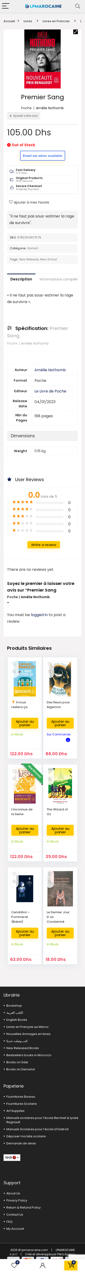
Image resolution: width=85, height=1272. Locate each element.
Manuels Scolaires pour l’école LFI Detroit (37, 1129)
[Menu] (5, 6)
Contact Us (14, 1214)
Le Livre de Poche (50, 391)
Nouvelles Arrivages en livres (28, 1034)
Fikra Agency (66, 1254)
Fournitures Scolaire (21, 1103)
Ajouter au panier (25, 723)
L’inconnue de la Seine (22, 811)
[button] (75, 31)
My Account (15, 1228)
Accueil (9, 21)
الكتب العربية (14, 1012)
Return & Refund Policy (23, 1207)
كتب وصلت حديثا (17, 1041)
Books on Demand (20, 1069)
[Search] (77, 6)
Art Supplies (15, 1111)
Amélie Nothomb (50, 108)
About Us (13, 1193)
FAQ (9, 1221)
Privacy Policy (16, 1200)
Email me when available (42, 156)
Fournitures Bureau (20, 1096)
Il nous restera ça (19, 704)
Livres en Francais (56, 21)
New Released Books (22, 1048)
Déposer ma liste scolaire (26, 1136)
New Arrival (48, 259)
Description (21, 279)
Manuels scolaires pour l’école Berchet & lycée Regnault (42, 1120)
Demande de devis (21, 1143)
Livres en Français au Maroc (27, 1027)
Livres (28, 21)
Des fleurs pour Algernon (58, 704)
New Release (28, 259)
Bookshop (14, 1005)
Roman (32, 248)
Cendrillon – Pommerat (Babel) (20, 917)
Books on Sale (17, 1062)
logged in (40, 614)
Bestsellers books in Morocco (28, 1055)
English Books (16, 1020)
